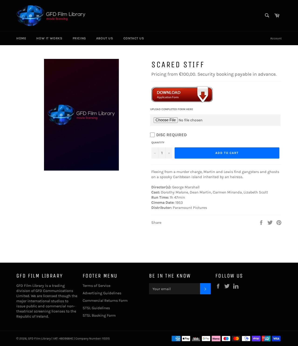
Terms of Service (96, 285)
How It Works (49, 38)
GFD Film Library (39, 338)
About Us (104, 38)
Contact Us (133, 38)
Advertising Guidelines (102, 293)
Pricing (79, 38)
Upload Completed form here (171, 109)
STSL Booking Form (99, 315)
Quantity (157, 142)
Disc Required (171, 134)
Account (276, 38)
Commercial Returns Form (105, 300)
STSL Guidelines (96, 308)
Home (21, 38)
